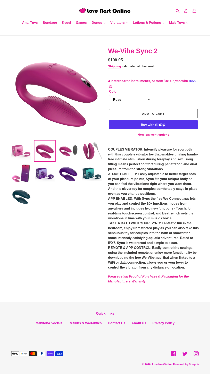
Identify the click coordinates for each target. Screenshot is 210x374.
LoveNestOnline (162, 364)
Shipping (114, 66)
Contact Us (116, 323)
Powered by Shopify (186, 364)
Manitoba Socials (49, 323)
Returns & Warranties (85, 323)
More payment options (153, 134)
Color (113, 91)
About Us (138, 323)
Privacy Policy (163, 323)
